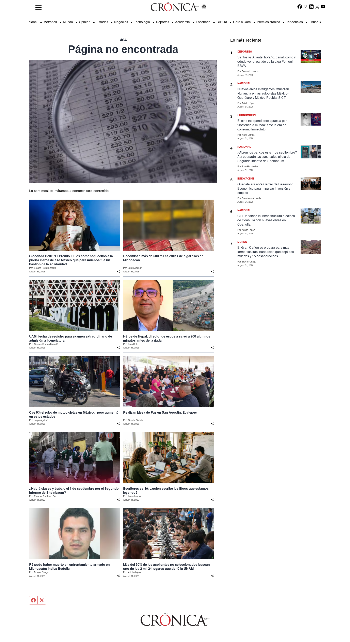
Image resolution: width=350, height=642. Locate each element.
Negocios (121, 21)
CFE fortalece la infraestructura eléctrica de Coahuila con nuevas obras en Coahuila (266, 220)
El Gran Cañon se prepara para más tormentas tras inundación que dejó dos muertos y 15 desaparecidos (265, 251)
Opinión (84, 21)
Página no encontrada (123, 49)
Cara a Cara (242, 21)
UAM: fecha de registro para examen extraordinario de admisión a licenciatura (70, 338)
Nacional (31, 21)
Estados (102, 21)
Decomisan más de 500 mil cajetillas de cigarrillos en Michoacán (163, 258)
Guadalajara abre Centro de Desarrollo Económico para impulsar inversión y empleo (265, 188)
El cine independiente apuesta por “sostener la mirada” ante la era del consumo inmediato (262, 124)
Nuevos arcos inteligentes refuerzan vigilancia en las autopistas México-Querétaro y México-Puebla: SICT (263, 93)
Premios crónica (268, 21)
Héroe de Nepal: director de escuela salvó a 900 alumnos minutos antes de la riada (166, 338)
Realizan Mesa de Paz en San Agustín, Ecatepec (160, 412)
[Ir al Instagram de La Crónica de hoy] (305, 6)
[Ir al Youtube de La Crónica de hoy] (323, 6)
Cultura (222, 21)
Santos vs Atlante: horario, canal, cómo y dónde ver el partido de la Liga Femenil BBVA (266, 61)
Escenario (203, 21)
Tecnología (142, 21)
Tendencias (294, 21)
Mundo (68, 21)
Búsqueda (318, 21)
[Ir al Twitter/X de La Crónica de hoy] (317, 6)
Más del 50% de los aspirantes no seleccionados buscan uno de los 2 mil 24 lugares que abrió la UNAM (166, 566)
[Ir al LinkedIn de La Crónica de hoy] (311, 6)
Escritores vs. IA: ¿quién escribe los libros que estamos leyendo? (166, 490)
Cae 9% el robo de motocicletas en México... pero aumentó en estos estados (73, 414)
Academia (182, 21)
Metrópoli (50, 21)
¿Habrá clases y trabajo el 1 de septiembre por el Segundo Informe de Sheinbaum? (74, 490)
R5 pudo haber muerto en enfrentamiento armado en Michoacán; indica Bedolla (69, 566)
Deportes (162, 21)
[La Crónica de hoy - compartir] (118, 271)
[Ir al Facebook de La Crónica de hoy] (299, 6)
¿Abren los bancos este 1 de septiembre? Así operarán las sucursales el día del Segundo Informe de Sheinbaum (267, 156)
